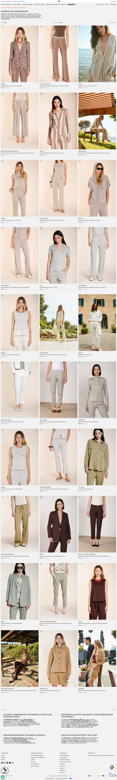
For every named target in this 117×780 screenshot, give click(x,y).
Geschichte (3, 757)
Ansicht (61, 22)
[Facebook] (2, 763)
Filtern (5, 22)
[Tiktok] (12, 763)
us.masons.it (62, 772)
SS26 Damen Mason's (6, 7)
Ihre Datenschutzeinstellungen (62, 778)
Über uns (3, 755)
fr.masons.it (62, 768)
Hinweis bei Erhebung (50, 778)
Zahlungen (33, 761)
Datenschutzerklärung (64, 755)
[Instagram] (5, 763)
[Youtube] (10, 763)
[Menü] (114, 765)
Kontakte (3, 759)
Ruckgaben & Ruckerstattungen (38, 757)
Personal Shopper (35, 764)
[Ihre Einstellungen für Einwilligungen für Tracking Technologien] (1, 585)
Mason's (54, 775)
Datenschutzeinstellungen (65, 761)
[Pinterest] (7, 763)
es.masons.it (62, 770)
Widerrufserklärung (35, 766)
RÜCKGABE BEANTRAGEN (37, 755)
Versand (33, 759)
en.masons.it (62, 766)
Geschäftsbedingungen (65, 759)
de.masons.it (62, 764)
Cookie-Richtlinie (63, 757)
